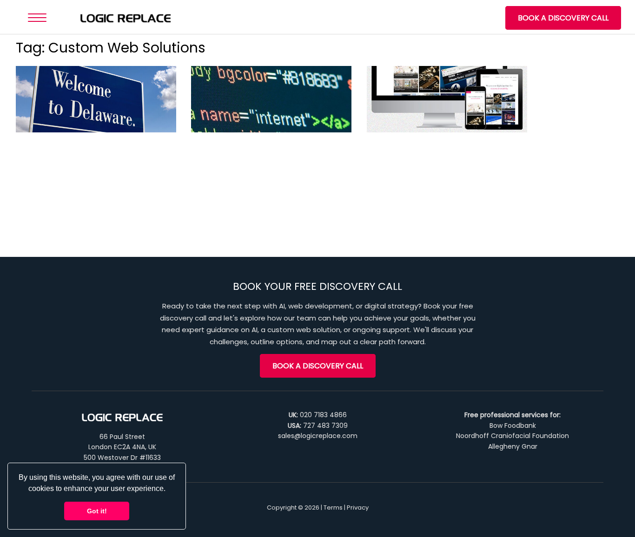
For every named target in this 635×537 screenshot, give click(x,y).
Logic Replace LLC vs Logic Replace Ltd (92, 114)
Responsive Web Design (439, 106)
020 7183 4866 (323, 414)
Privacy (358, 507)
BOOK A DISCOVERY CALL (563, 18)
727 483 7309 (325, 425)
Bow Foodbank (512, 425)
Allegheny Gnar (512, 446)
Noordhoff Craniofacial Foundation (512, 435)
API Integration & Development (264, 106)
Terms (333, 507)
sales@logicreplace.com (317, 435)
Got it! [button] (97, 511)
